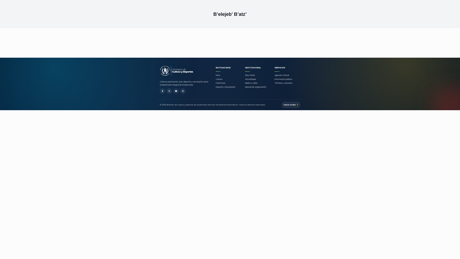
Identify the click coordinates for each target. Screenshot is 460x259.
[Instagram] (182, 91)
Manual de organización (255, 87)
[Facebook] (162, 91)
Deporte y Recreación (225, 87)
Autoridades (250, 79)
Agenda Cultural (282, 75)
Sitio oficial (250, 75)
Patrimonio (220, 83)
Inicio (218, 75)
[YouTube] (176, 91)
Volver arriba (291, 104)
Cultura (219, 79)
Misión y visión (251, 83)
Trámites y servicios (283, 83)
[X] (169, 91)
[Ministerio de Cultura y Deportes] (185, 70)
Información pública (283, 79)
